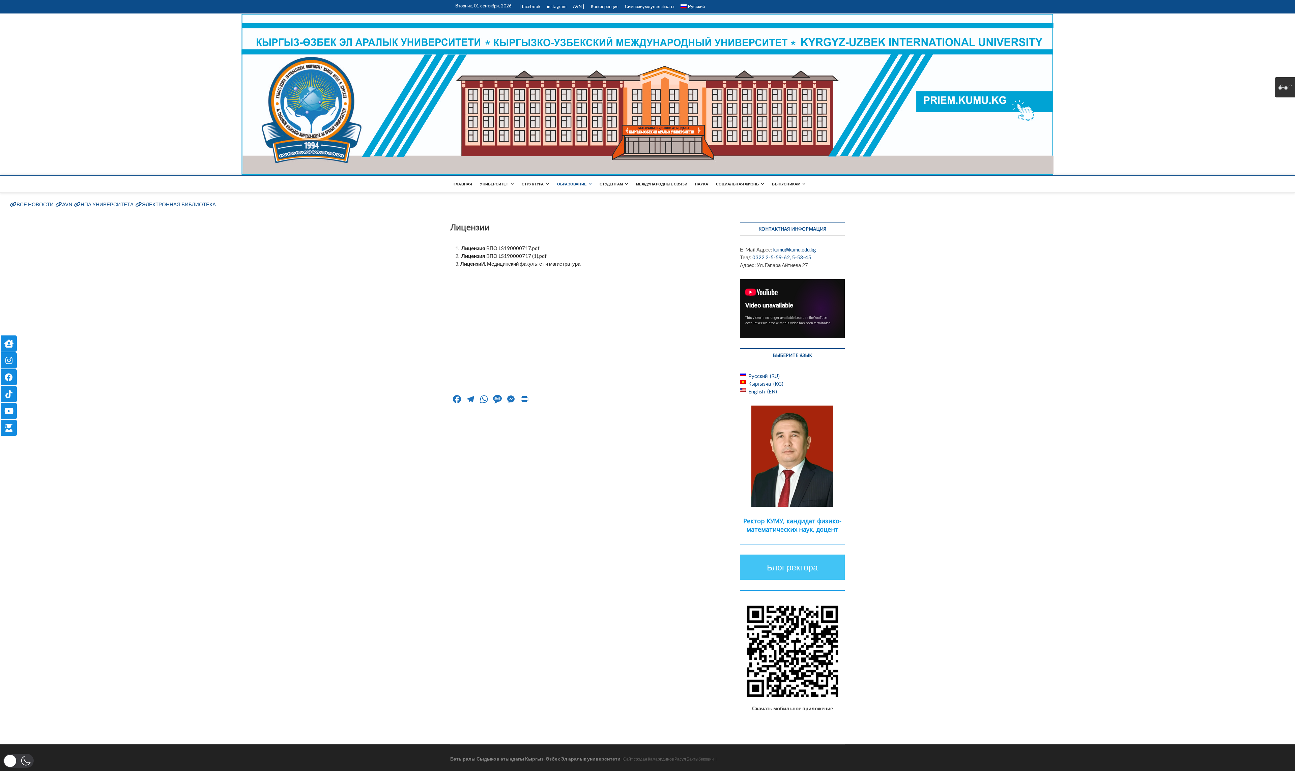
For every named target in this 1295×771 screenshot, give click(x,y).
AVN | (578, 6)
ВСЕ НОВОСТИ (35, 204)
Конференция (604, 6)
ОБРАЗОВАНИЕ (571, 184)
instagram (557, 6)
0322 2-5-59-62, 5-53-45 (781, 257)
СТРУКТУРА (533, 184)
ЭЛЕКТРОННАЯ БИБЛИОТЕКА (179, 204)
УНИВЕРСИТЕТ (494, 184)
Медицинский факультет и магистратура (520, 264)
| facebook (530, 6)
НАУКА (701, 184)
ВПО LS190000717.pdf (500, 248)
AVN (67, 204)
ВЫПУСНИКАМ (786, 184)
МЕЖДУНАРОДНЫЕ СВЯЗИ (661, 184)
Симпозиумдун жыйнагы (649, 6)
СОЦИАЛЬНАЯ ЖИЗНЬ (737, 184)
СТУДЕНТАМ (611, 184)
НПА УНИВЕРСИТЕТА (107, 204)
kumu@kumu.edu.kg (794, 249)
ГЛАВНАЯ (463, 184)
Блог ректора (792, 567)
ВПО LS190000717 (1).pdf (504, 256)
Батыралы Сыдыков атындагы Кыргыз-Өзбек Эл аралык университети (535, 759)
